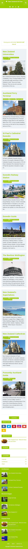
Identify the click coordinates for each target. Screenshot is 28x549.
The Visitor (13, 99)
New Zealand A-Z (12, 512)
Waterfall (14, 459)
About (13, 543)
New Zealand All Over (18, 546)
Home (8, 543)
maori (14, 464)
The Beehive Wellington (14, 255)
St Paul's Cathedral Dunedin (11, 134)
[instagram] (15, 6)
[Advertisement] (14, 24)
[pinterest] (18, 6)
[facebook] (10, 6)
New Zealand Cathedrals (14, 334)
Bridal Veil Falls (12, 498)
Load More (14, 417)
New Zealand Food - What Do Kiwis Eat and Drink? (17, 440)
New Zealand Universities (9, 52)
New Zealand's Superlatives (9, 293)
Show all (14, 44)
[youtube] (24, 426)
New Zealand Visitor (15, 57)
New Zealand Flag (13, 537)
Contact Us (19, 543)
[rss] (4, 430)
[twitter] (13, 6)
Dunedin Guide (9, 216)
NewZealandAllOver (14, 139)
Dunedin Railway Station (10, 176)
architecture (5, 57)
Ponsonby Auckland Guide (12, 373)
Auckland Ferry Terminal (10, 94)
